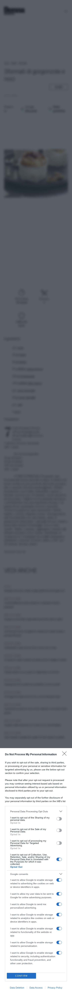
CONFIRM (21, 976)
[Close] (65, 754)
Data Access (36, 987)
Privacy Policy (55, 987)
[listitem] (36, 811)
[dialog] (36, 871)
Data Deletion (17, 987)
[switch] (59, 818)
